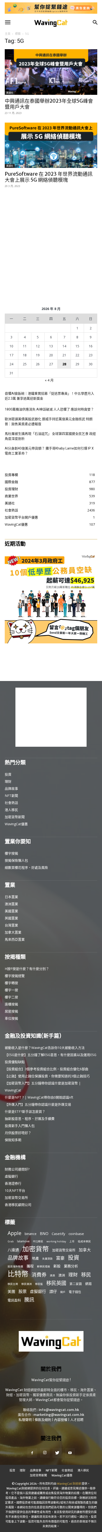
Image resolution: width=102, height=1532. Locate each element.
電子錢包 (75, 1292)
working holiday (56, 1241)
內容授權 (60, 1420)
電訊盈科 (14, 1300)
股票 (23, 1291)
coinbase (76, 1233)
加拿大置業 (13, 932)
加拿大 (85, 1249)
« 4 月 (49, 380)
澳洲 (61, 1275)
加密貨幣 (35, 1248)
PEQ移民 (38, 1241)
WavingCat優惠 (16, 824)
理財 (8, 781)
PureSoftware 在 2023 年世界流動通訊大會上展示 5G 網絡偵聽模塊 (49, 177)
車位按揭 (11, 1018)
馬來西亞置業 (15, 939)
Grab (11, 1241)
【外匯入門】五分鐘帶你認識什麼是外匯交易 (38, 1104)
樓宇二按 (11, 997)
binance (31, 1233)
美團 (11, 1291)
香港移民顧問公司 (18, 1204)
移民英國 (56, 1282)
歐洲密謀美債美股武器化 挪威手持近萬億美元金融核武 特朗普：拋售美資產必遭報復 (49, 421)
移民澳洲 (26, 1284)
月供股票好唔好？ (18, 1132)
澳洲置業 (11, 904)
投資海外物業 (15, 1266)
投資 (8, 774)
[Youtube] (70, 1453)
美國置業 (11, 911)
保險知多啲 (13, 1140)
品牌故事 (11, 788)
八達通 (13, 1250)
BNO (44, 1233)
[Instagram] (45, 1453)
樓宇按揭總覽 (15, 975)
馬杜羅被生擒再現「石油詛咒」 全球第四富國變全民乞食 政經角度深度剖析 (50, 436)
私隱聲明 (25, 1420)
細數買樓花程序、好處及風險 (26, 867)
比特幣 (18, 1273)
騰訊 (29, 1299)
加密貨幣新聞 (15, 817)
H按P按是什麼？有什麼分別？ (27, 968)
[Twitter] (57, 1453)
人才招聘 (76, 1420)
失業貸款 (47, 1258)
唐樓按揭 (11, 1004)
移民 (86, 1274)
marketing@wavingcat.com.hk (58, 1415)
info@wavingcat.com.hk (59, 1410)
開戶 (62, 1292)
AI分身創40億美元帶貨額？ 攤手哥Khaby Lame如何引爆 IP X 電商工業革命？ (49, 450)
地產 (35, 1258)
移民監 (39, 1284)
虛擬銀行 (11, 1176)
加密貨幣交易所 (16, 1197)
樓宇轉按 (11, 983)
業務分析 (71, 1266)
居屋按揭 (11, 1011)
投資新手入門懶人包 (20, 1125)
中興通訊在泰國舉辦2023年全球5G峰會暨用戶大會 (49, 104)
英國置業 (11, 918)
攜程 (30, 1266)
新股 (56, 1266)
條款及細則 (43, 1420)
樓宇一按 (11, 990)
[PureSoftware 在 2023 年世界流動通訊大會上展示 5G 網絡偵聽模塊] (51, 145)
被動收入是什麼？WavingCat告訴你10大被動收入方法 (45, 1047)
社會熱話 (11, 802)
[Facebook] (32, 1453)
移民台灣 (13, 1284)
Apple (14, 1233)
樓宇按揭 (11, 853)
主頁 (7, 34)
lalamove (23, 1241)
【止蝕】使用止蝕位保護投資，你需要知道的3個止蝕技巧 (47, 1076)
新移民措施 (43, 1266)
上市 (71, 1241)
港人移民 (11, 809)
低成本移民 (84, 1241)
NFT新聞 (11, 795)
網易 (88, 1283)
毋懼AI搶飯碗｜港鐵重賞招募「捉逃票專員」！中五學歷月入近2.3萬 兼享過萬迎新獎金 (49, 396)
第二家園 (76, 1284)
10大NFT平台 (15, 1190)
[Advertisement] (51, 246)
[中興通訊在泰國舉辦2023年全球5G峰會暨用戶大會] (51, 72)
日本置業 (11, 897)
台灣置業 (11, 925)
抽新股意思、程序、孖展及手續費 (30, 1118)
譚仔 (53, 1291)
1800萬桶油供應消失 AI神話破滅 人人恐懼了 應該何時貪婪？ (49, 409)
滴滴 (52, 1275)
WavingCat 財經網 (69, 1483)
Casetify (58, 1233)
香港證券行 (13, 1183)
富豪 (60, 1257)
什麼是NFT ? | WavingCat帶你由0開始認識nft (39, 1097)
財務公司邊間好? (17, 1169)
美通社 (9, 92)
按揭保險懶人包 (16, 860)
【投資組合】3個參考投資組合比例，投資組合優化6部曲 (46, 1069)
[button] (7, 22)
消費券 (39, 1274)
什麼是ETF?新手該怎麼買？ (25, 1111)
